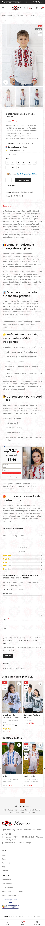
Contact (5, 871)
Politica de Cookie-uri (10, 895)
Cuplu (31, 720)
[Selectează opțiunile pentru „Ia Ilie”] (19, 745)
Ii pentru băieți (31, 15)
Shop (4, 859)
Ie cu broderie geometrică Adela (11, 716)
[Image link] (16, 823)
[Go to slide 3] (23, 84)
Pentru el (6, 779)
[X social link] (14, 195)
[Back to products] (5, 20)
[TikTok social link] (41, 2)
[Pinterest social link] (17, 195)
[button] (4, 55)
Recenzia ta (8, 593)
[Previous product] (3, 20)
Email (5, 628)
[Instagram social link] (35, 2)
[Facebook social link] (33, 2)
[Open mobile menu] (3, 8)
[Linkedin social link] (20, 195)
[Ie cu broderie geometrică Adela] (12, 697)
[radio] (7, 163)
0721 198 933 (9, 834)
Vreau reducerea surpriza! (10, 473)
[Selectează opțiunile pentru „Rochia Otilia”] (40, 745)
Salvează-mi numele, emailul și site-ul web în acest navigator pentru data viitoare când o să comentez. (21, 640)
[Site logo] (22, 8)
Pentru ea (27, 779)
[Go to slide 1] (19, 84)
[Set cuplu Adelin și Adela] (33, 697)
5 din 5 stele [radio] (23, 589)
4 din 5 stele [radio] (22, 589)
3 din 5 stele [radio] (20, 589)
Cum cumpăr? (7, 884)
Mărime (8, 159)
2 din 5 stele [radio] (18, 589)
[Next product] (8, 20)
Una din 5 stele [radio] (16, 589)
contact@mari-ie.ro (11, 840)
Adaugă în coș (23, 180)
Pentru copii (18, 15)
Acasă (4, 855)
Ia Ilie (5, 776)
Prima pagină (7, 15)
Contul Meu (6, 880)
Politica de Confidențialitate (12, 891)
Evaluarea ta (8, 590)
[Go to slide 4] (25, 84)
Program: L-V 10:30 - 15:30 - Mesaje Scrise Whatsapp (23, 837)
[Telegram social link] (22, 195)
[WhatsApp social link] (38, 2)
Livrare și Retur (7, 888)
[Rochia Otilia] (33, 758)
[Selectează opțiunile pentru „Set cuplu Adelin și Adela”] (40, 684)
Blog (3, 867)
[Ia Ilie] (12, 758)
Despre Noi (6, 863)
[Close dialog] (41, 448)
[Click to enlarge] (5, 82)
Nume (6, 619)
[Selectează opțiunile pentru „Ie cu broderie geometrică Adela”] (19, 684)
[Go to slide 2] (21, 84)
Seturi (26, 720)
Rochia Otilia (29, 776)
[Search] (37, 8)
